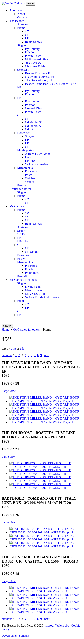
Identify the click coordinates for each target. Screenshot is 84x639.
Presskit (22, 276)
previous (7, 355)
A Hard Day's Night (37, 153)
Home (5, 329)
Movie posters (26, 150)
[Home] (14, 3)
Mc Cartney (16, 206)
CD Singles (32, 251)
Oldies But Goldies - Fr (39, 77)
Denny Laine (33, 286)
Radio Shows (33, 42)
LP (27, 38)
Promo (21, 28)
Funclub (30, 269)
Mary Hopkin (33, 290)
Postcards (31, 171)
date (13, 348)
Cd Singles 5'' (33, 125)
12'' (27, 213)
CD (27, 35)
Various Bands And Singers (42, 297)
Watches (30, 178)
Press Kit (22, 185)
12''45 (21, 234)
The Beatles (16, 21)
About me (15, 10)
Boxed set (23, 132)
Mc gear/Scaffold (35, 293)
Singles (21, 45)
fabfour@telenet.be (57, 625)
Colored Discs (34, 108)
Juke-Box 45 (33, 63)
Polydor (30, 52)
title (22, 348)
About (21, 14)
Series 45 (23, 70)
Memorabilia (25, 167)
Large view (9, 391)
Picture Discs (33, 56)
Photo (28, 174)
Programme (32, 272)
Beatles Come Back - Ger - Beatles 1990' (50, 84)
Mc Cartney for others (23, 279)
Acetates (22, 24)
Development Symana (15, 635)
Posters (21, 258)
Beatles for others (20, 188)
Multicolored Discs (36, 59)
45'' (27, 31)
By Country (32, 49)
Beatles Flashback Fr (38, 73)
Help (28, 157)
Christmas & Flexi (36, 66)
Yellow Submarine (36, 164)
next (46, 355)
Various (29, 181)
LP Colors (23, 241)
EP (19, 87)
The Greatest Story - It (39, 80)
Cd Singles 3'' (33, 122)
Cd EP (29, 129)
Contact (22, 17)
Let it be (30, 160)
